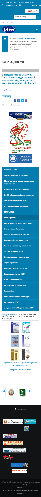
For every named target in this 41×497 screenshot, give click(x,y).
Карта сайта (9, 291)
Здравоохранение (11, 263)
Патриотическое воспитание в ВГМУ (18, 223)
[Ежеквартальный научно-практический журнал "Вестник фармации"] (26, 327)
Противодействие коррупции (16, 240)
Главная (20, 38)
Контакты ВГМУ (10, 170)
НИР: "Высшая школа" (13, 280)
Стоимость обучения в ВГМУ (15, 201)
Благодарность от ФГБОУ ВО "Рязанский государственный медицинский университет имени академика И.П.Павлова (19, 78)
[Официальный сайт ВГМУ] (15, 29)
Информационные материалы (16, 206)
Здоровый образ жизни (13, 251)
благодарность (6, 96)
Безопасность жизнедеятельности (17, 246)
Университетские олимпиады (16, 175)
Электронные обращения (14, 229)
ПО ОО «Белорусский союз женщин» (19, 195)
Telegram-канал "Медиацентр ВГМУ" (19, 308)
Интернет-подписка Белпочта (20, 370)
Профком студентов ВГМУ (14, 274)
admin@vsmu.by (11, 5)
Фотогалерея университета (15, 285)
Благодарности (30, 38)
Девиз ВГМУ (36, 5)
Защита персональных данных (16, 235)
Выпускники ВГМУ (11, 302)
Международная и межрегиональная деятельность (19, 182)
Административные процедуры (16, 297)
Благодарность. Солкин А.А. (16, 90)
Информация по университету (16, 257)
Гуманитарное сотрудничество (16, 189)
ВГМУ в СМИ (9, 212)
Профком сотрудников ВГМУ (15, 268)
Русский (34, 11)
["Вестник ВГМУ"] (14, 327)
